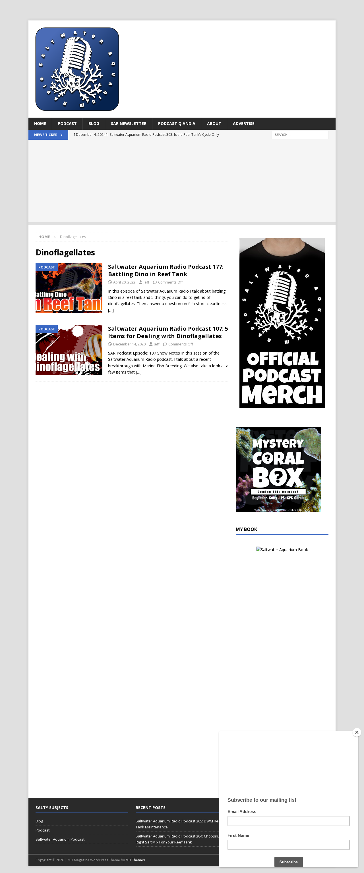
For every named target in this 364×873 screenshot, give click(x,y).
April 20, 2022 (124, 282)
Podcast (67, 123)
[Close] (357, 732)
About (214, 123)
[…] (111, 310)
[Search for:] (300, 134)
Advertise (244, 123)
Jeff (146, 282)
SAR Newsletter (128, 123)
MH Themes (135, 860)
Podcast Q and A (176, 123)
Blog (93, 123)
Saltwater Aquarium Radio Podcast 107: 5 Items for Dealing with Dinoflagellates (168, 332)
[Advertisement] (182, 182)
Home (40, 123)
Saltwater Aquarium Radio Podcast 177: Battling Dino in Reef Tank (166, 270)
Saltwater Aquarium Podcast (60, 839)
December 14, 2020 (129, 344)
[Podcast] (69, 288)
